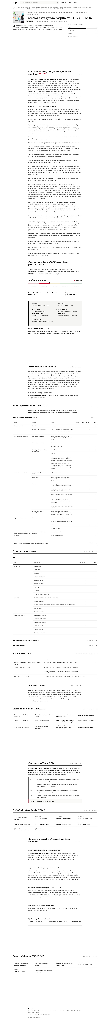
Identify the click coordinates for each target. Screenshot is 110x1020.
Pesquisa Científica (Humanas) (42, 333)
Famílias (75, 2)
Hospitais (65, 331)
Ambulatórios (70, 333)
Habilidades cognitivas (53, 557)
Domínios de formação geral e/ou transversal (53, 417)
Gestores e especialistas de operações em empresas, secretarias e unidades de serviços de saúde (56, 12)
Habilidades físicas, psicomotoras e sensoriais (53, 640)
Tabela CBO (64, 2)
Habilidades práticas (53, 645)
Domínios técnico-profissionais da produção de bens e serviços (53, 543)
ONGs (60, 331)
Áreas (69, 2)
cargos (15, 2)
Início (14, 7)
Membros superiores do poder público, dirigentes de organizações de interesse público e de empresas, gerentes (44, 7)
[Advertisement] (55, 53)
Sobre (49, 1014)
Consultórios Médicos (59, 333)
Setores (45, 1014)
